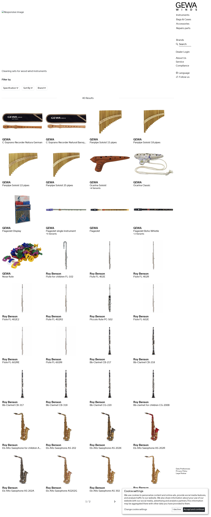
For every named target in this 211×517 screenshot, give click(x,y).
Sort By (27, 88)
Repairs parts (183, 28)
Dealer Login (183, 52)
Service (180, 62)
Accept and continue (194, 510)
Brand (41, 88)
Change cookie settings (135, 510)
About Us (181, 58)
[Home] (186, 6)
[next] (115, 501)
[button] (192, 73)
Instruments (182, 15)
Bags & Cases (183, 19)
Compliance (182, 66)
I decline (177, 510)
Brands (180, 40)
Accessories (182, 24)
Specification (10, 88)
